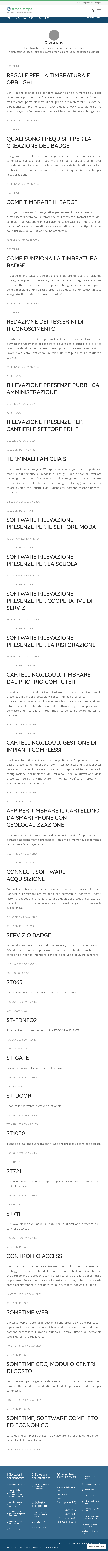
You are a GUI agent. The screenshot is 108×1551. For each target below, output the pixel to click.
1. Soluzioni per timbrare (15, 1476)
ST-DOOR (19, 1095)
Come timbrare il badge (42, 202)
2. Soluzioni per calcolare (41, 1476)
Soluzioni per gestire (20, 1246)
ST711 (13, 1213)
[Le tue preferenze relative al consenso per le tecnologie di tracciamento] (96, 1546)
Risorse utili (14, 66)
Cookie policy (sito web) (92, 1509)
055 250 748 (68, 1517)
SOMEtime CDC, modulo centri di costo (40, 1514)
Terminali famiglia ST (38, 458)
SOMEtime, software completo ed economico (42, 1486)
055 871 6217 (80, 3)
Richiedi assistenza (92, 1484)
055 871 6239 (69, 1514)
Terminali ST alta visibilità (22, 1124)
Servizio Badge (29, 935)
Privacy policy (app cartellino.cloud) (92, 1517)
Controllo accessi (18, 973)
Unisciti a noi (90, 1490)
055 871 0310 (68, 1521)
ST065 (15, 982)
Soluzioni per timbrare (21, 449)
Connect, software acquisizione (16, 1522)
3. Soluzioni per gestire (39, 1504)
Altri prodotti (15, 375)
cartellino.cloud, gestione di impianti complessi (17, 1513)
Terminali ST (14, 1162)
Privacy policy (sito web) (92, 1502)
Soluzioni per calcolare (22, 1408)
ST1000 (16, 1133)
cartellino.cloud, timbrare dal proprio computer (17, 1504)
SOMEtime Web (27, 1312)
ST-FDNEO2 (22, 1020)
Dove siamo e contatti (90, 1477)
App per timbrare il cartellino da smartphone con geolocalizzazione (53, 817)
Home (92, 18)
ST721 (14, 1171)
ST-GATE (18, 1057)
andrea (34, 120)
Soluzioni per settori (20, 510)
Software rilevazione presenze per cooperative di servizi (49, 600)
